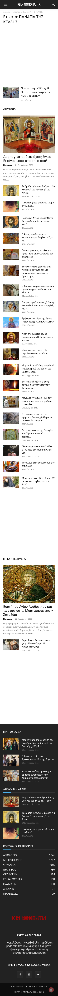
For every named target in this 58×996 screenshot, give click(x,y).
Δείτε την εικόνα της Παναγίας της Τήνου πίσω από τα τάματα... (37, 433)
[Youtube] (38, 974)
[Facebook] (20, 974)
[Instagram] (29, 974)
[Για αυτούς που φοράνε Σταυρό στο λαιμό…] (11, 206)
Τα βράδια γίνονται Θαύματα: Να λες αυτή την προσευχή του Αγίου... (38, 189)
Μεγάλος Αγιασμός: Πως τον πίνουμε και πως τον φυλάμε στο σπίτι (37, 401)
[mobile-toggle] (5, 4)
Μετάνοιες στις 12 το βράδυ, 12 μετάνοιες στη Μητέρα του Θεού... (38, 481)
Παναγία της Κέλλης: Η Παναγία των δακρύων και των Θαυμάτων (37, 92)
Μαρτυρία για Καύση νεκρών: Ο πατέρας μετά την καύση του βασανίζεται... (38, 368)
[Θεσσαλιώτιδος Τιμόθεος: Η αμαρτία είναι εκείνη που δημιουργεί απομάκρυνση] (11, 775)
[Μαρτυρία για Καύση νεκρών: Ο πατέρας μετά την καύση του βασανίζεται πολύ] (11, 369)
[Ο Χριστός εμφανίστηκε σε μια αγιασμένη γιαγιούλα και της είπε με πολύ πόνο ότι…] (11, 290)
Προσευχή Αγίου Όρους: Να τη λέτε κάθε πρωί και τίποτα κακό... (37, 221)
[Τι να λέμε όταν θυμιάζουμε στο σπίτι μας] (11, 466)
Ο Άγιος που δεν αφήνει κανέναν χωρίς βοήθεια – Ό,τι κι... (37, 237)
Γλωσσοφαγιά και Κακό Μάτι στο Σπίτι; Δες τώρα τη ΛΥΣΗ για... (37, 449)
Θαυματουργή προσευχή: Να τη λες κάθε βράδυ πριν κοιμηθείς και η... (38, 305)
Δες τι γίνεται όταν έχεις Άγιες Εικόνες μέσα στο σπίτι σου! (27, 159)
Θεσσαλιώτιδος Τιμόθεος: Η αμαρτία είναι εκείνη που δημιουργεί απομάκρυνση (36, 774)
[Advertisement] (29, 56)
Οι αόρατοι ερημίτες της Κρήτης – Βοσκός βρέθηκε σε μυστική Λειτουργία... (37, 417)
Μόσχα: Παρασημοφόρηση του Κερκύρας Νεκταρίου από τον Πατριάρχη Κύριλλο (37, 743)
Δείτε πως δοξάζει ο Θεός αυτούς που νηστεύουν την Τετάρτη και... (36, 384)
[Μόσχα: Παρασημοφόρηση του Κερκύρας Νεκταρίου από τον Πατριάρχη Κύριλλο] (11, 744)
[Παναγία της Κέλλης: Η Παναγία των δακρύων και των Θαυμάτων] (11, 92)
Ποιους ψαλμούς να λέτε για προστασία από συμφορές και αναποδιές (37, 253)
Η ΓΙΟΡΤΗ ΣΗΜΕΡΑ (14, 558)
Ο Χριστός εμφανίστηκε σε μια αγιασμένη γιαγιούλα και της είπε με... (38, 289)
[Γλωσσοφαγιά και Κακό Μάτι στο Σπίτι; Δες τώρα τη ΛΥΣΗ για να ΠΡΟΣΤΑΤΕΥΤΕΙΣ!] (11, 450)
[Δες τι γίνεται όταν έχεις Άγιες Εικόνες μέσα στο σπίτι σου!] (29, 134)
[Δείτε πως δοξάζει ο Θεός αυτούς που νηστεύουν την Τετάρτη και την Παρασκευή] (11, 385)
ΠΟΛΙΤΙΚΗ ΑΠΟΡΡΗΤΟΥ (36, 986)
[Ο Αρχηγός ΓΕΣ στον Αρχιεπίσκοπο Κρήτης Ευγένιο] (11, 760)
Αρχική (6, 12)
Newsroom (8, 165)
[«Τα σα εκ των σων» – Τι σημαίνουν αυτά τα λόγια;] (11, 354)
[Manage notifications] (51, 989)
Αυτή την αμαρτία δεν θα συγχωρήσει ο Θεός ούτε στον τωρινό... (37, 337)
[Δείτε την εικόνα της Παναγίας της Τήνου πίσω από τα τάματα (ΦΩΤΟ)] (11, 434)
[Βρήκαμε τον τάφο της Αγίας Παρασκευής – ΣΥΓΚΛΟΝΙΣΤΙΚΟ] (11, 322)
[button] (53, 4)
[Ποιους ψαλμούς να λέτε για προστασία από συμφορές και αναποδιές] (11, 254)
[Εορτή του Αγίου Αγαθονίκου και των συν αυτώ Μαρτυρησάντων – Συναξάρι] (29, 584)
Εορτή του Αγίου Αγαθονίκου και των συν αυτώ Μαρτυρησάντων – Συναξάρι (28, 611)
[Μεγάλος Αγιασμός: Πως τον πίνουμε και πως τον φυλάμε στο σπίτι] (11, 402)
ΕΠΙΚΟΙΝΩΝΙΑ (17, 986)
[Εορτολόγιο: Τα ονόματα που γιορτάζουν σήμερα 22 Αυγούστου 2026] (11, 644)
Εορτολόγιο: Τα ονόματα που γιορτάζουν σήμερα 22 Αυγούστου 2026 (36, 643)
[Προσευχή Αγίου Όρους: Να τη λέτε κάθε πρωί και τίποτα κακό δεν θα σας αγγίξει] (11, 222)
